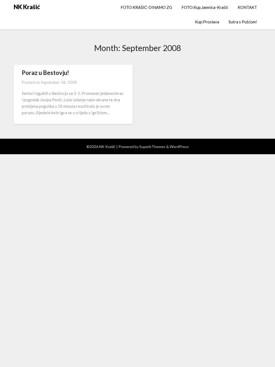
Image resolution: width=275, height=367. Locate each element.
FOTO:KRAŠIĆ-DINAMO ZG (146, 7)
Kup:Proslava (207, 21)
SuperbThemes (152, 146)
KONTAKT (247, 7)
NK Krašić (27, 6)
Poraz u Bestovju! (45, 72)
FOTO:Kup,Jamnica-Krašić (205, 7)
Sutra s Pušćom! (243, 21)
